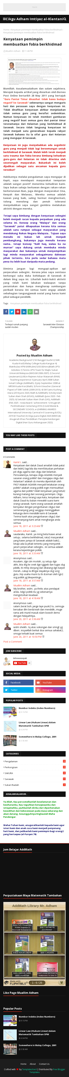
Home (6, 29)
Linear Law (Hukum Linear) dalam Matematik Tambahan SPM (37, 724)
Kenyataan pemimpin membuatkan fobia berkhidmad (36, 29)
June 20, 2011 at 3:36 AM (27, 619)
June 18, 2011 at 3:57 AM (27, 580)
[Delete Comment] (42, 526)
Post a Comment (12, 641)
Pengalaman (35, 761)
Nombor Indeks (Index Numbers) (37, 708)
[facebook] (18, 682)
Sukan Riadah (35, 784)
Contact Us (44, 1064)
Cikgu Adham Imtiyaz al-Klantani (34, 19)
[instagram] (50, 690)
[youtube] (50, 682)
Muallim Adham (13, 51)
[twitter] (18, 690)
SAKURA (35, 773)
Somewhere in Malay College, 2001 (37, 736)
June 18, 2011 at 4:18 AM (27, 598)
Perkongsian (35, 767)
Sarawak (35, 779)
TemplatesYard (29, 1069)
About (33, 1064)
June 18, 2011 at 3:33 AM (27, 553)
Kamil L (17, 462)
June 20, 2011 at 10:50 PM (27, 636)
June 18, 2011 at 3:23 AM (27, 526)
